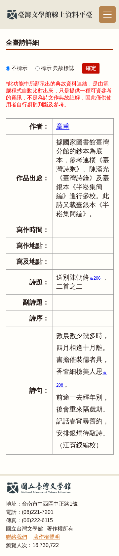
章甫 (62, 126)
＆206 (95, 278)
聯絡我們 (16, 537)
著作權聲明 (46, 537)
